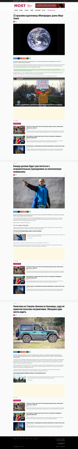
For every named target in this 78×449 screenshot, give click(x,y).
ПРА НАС (43, 10)
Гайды (31, 10)
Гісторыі (26, 10)
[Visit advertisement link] (50, 5)
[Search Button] (64, 1)
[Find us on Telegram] (20, 1)
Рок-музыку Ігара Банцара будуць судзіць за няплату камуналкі (27, 231)
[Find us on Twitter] (23, 1)
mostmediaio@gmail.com (61, 443)
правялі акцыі (47, 72)
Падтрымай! (37, 10)
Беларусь (16, 120)
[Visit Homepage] (23, 5)
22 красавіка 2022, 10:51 (21, 174)
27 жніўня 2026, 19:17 (31, 129)
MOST (16, 21)
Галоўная (16, 10)
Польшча (16, 397)
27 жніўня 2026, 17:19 (31, 279)
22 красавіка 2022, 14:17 (21, 21)
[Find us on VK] (26, 1)
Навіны (20, 10)
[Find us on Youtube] (61, 446)
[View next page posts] (39, 155)
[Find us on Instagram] (21, 1)
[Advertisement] (39, 113)
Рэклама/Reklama (51, 10)
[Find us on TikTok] (27, 1)
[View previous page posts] (38, 155)
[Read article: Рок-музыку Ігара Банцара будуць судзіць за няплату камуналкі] (19, 237)
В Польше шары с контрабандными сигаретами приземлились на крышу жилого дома (45, 146)
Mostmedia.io (17, 446)
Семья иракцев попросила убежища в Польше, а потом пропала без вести (29, 373)
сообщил (18, 215)
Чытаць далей (30, 237)
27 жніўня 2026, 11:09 (31, 147)
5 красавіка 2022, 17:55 (18, 232)
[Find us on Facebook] (22, 1)
